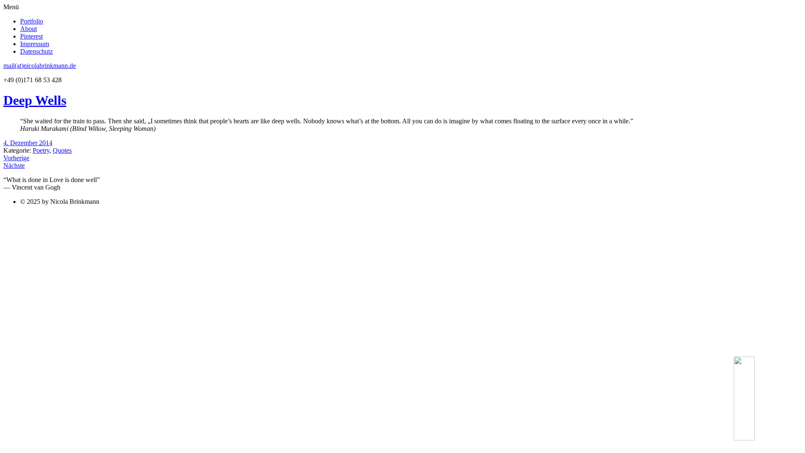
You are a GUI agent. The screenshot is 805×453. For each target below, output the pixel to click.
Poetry (41, 150)
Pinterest (31, 36)
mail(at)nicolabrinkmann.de (39, 65)
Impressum (34, 43)
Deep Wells (34, 100)
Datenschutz (36, 51)
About (28, 28)
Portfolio (31, 21)
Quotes (62, 150)
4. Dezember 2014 (27, 142)
